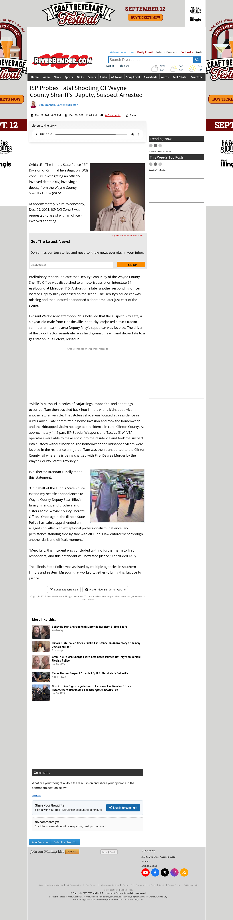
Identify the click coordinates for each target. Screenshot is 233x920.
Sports (69, 77)
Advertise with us (122, 52)
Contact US (127, 885)
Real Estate (179, 77)
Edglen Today (127, 889)
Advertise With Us (55, 885)
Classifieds (150, 77)
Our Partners (91, 885)
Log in (110, 65)
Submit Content (167, 52)
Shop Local (133, 77)
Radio (199, 52)
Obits (80, 77)
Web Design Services (110, 885)
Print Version (40, 842)
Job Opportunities (74, 885)
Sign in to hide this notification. (127, 235)
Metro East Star (111, 889)
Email (112, 852)
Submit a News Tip (65, 842)
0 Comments (113, 115)
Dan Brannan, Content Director (58, 105)
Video (46, 77)
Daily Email (145, 52)
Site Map (140, 885)
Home (35, 77)
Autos (165, 77)
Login (104, 852)
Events (92, 77)
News (57, 77)
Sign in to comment (124, 807)
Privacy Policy (174, 885)
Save (132, 115)
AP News (116, 77)
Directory (196, 77)
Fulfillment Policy (191, 885)
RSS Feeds (151, 885)
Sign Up (124, 65)
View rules (36, 796)
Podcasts (187, 52)
